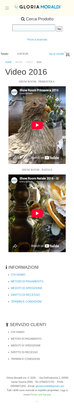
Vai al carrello (56, 53)
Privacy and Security (40, 394)
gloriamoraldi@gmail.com (50, 386)
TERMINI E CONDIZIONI (26, 301)
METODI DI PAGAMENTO (27, 281)
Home (8, 62)
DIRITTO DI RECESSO (25, 294)
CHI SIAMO (18, 274)
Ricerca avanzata (37, 39)
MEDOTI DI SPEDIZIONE (27, 288)
